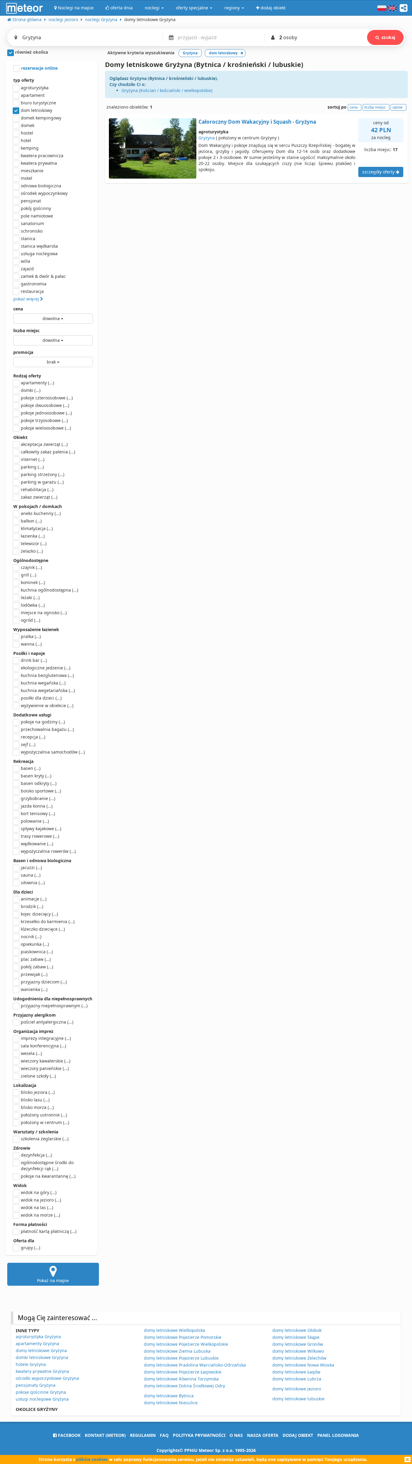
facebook (69, 1435)
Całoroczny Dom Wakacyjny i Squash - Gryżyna (257, 121)
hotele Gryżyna (31, 1364)
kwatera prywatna (39, 163)
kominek (33, 582)
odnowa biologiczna (41, 186)
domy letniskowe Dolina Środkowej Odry (184, 1386)
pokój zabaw (37, 967)
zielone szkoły (38, 1076)
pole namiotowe (37, 216)
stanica (28, 238)
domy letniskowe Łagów (296, 1372)
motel (26, 178)
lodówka (33, 605)
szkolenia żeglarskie (44, 1139)
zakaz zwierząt (39, 497)
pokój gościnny (36, 208)
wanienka (34, 989)
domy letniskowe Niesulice (171, 1402)
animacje (33, 899)
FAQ (164, 1435)
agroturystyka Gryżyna (38, 1336)
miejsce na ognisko (44, 612)
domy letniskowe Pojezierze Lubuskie (181, 1358)
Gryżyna (206, 138)
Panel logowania (338, 1435)
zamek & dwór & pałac (43, 276)
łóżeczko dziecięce (43, 929)
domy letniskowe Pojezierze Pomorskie (182, 1337)
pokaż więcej (26, 299)
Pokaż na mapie (53, 1280)
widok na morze (40, 1215)
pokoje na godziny (43, 722)
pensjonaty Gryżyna (35, 1385)
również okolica (31, 52)
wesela (31, 1053)
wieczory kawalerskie (45, 1061)
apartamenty (37, 383)
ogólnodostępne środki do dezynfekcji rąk (47, 1165)
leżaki (30, 597)
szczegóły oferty (379, 172)
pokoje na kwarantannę (48, 1176)
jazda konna (36, 806)
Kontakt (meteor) (105, 1435)
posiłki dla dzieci (41, 698)
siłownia (33, 882)
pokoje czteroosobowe (47, 398)
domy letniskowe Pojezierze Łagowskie (182, 1372)
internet (32, 459)
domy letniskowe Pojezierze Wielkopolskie (186, 1344)
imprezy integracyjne (46, 1038)
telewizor (33, 543)
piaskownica (37, 951)
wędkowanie (37, 843)
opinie (397, 107)
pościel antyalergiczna (47, 1022)
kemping (30, 148)
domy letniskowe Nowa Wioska (303, 1365)
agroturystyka (35, 88)
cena (18, 309)
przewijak (34, 974)
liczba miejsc (26, 330)
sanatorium (32, 223)
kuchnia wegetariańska (48, 690)
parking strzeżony (42, 474)
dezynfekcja (36, 1155)
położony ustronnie (44, 1115)
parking (32, 467)
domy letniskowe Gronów (297, 1344)
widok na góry (38, 1192)
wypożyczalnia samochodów (53, 752)
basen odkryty (38, 783)
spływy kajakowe (41, 828)
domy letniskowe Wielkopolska (174, 1330)
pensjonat (31, 201)
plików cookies (92, 1459)
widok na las (37, 1207)
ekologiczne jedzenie (45, 668)
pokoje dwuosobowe (45, 405)
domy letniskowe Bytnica (169, 1396)
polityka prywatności (199, 1435)
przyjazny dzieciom (44, 982)
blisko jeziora (38, 1092)
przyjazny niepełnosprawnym (54, 1005)
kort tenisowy (38, 813)
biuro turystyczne (38, 103)
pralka (31, 636)
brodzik (32, 906)
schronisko (32, 231)
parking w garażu (42, 482)
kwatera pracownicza (42, 155)
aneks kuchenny (41, 513)
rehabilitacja (37, 489)
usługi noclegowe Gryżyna (42, 1399)
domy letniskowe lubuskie (298, 1399)
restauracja (32, 291)
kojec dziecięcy (39, 914)
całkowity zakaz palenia (48, 452)
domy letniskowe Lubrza (296, 1379)
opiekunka (35, 944)
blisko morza (37, 1107)
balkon (31, 521)
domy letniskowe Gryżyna (41, 1350)
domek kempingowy (41, 118)
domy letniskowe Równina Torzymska (181, 1379)
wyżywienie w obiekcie (47, 705)
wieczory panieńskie (45, 1068)
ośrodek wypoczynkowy (44, 193)
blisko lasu (35, 1100)
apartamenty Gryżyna (37, 1343)
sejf (28, 744)
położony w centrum (45, 1122)
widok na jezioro (41, 1200)
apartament (33, 95)
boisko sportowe (41, 791)
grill (28, 575)
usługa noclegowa (39, 253)
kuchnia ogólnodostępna (49, 590)
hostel (27, 133)
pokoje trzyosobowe (44, 420)
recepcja (33, 737)
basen (30, 768)
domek (27, 125)
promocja (23, 352)
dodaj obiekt (298, 1435)
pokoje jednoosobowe (46, 413)
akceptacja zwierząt (44, 444)
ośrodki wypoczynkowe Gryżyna (47, 1378)
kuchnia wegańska (43, 683)
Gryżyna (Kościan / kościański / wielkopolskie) (167, 90)
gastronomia (33, 284)
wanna (31, 644)
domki (30, 390)
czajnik (31, 567)
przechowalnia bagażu (47, 729)
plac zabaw (36, 959)
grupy (30, 1247)
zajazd (27, 269)
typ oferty (23, 80)
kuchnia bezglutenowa (47, 675)
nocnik (31, 936)
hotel (26, 140)
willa (25, 261)
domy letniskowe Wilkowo (298, 1351)
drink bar (34, 660)
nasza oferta (262, 1435)
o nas (236, 1435)
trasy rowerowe (40, 836)
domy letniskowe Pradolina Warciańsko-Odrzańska (195, 1365)
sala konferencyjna (43, 1046)
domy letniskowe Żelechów (299, 1358)
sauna (30, 875)
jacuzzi (31, 867)
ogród (30, 620)
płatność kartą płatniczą (48, 1231)
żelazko (32, 551)
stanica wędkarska (39, 246)
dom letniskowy (36, 110)
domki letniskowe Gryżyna (42, 1357)
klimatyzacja (37, 528)
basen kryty (36, 776)
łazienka (33, 536)
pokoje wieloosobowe (46, 428)
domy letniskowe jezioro (296, 1389)
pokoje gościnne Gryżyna (41, 1392)
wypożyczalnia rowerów (48, 851)
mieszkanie (32, 170)
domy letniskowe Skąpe (295, 1337)
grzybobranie (38, 798)
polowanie (35, 821)
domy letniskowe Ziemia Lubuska (177, 1351)
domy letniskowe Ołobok (297, 1330)
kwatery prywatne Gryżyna (42, 1371)
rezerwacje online (39, 68)
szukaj (388, 37)
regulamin (143, 1435)
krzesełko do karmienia (47, 921)
